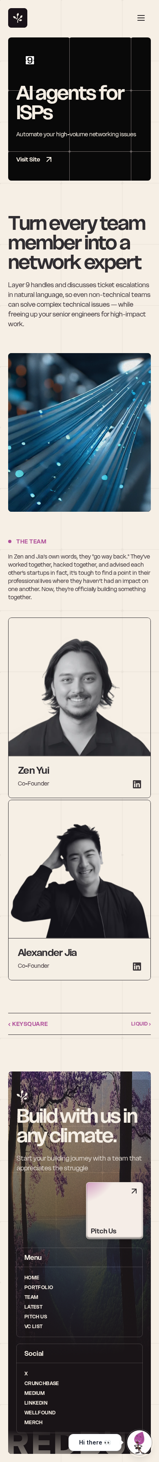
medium (34, 1393)
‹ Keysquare (28, 1024)
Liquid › (141, 1024)
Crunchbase (41, 1383)
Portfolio (38, 1287)
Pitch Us (35, 1317)
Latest (33, 1307)
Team (31, 1297)
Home (31, 1277)
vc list (33, 1326)
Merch (33, 1422)
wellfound (39, 1413)
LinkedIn (36, 1403)
